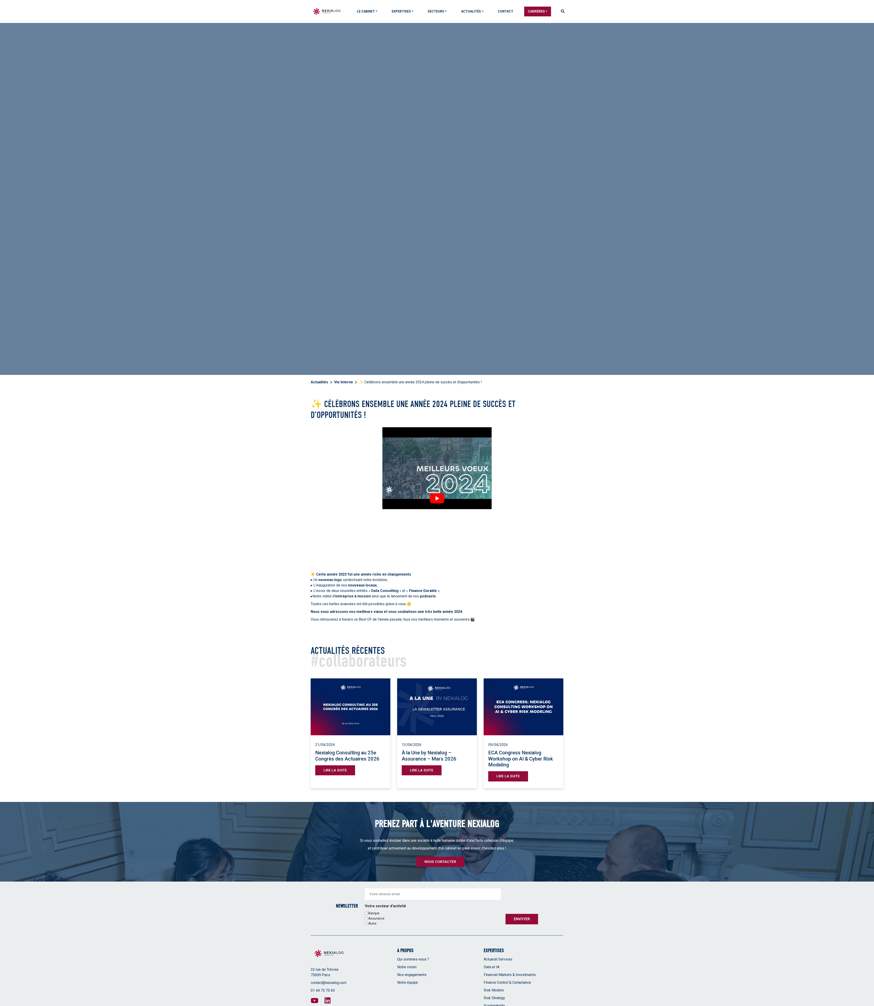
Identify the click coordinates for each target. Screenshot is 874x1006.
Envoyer (522, 919)
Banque (373, 913)
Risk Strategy (494, 998)
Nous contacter (440, 862)
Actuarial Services (498, 959)
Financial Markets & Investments (510, 975)
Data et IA (491, 967)
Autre (372, 923)
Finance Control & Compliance (507, 982)
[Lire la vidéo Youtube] (437, 498)
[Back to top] (867, 987)
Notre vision (407, 967)
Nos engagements (412, 975)
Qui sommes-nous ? (413, 959)
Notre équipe (407, 982)
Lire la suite (335, 770)
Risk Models (494, 990)
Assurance (376, 918)
